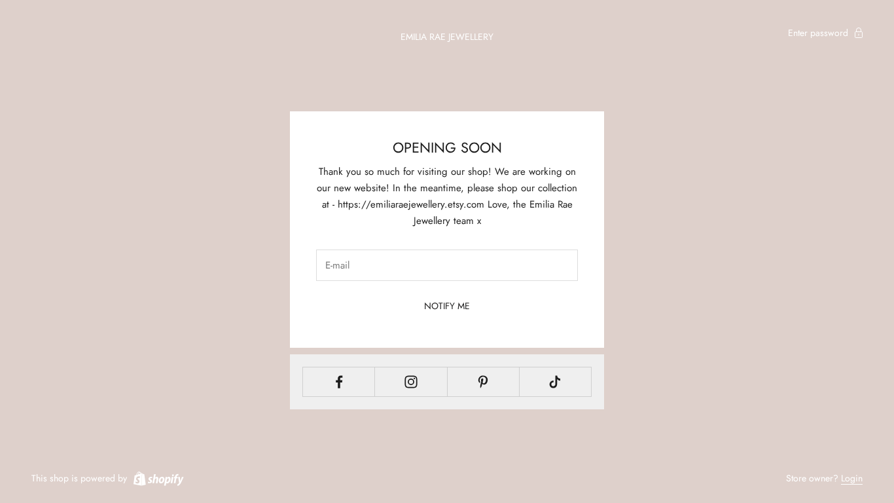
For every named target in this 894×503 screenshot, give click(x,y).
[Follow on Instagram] (410, 381)
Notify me (447, 305)
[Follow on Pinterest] (483, 381)
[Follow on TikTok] (555, 381)
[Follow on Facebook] (338, 381)
